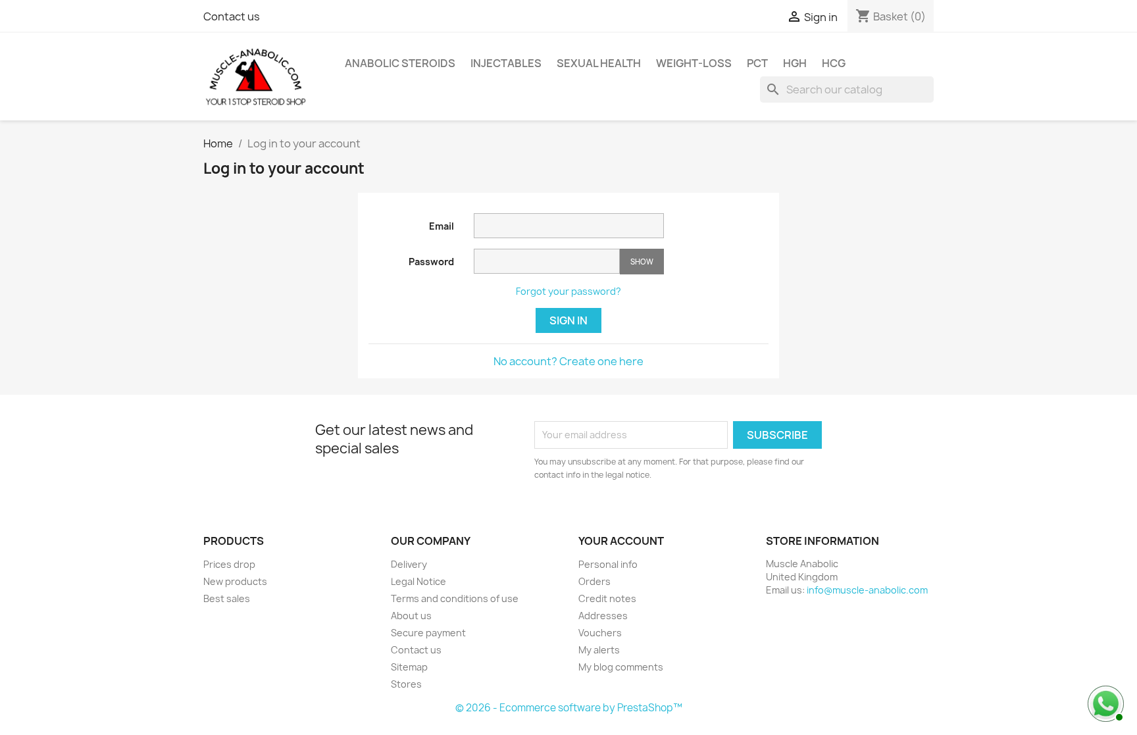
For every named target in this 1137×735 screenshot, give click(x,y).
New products (235, 581)
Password (431, 261)
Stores (406, 684)
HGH (795, 63)
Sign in (568, 320)
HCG (834, 63)
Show (641, 261)
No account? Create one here (568, 361)
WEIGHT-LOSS (694, 63)
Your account (621, 541)
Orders (594, 581)
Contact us (231, 16)
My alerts (599, 650)
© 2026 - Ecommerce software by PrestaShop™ (568, 708)
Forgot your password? (568, 291)
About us (411, 615)
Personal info (608, 564)
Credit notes (607, 598)
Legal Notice (418, 581)
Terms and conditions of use (454, 598)
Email (441, 226)
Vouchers (600, 632)
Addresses (603, 615)
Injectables (506, 63)
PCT (757, 63)
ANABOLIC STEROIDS (400, 63)
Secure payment (428, 632)
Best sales (226, 598)
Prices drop (229, 564)
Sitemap (409, 667)
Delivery (409, 564)
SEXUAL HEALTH (599, 63)
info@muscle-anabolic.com (867, 590)
